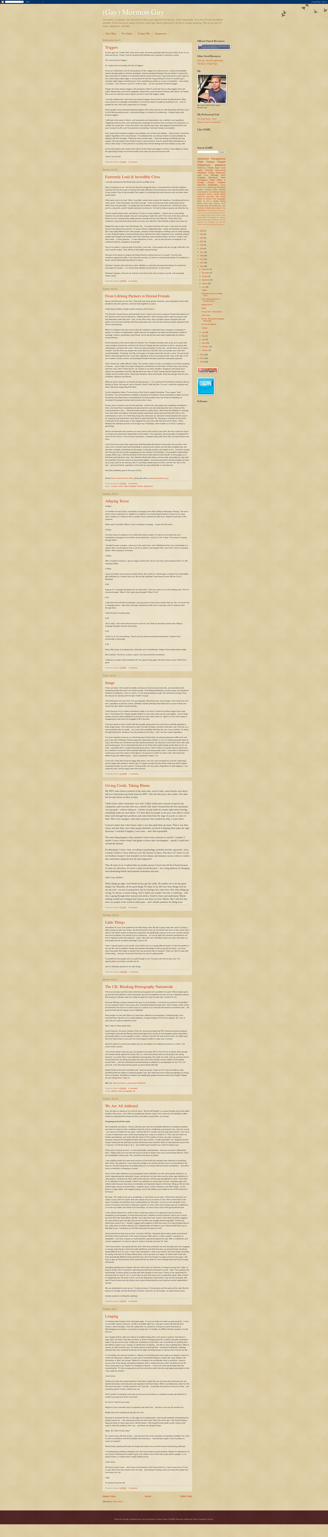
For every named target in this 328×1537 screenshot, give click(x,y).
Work (223, 175)
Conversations (202, 192)
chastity (114, 486)
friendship (132, 486)
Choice (199, 187)
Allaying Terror (117, 500)
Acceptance (202, 180)
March (204, 343)
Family (223, 185)
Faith (126, 486)
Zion (218, 217)
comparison (215, 219)
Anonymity (210, 196)
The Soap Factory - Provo (207, 119)
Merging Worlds (205, 215)
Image (110, 682)
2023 (202, 234)
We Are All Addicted (121, 1105)
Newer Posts (109, 1496)
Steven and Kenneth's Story (122, 478)
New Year (221, 206)
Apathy (215, 201)
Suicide (204, 217)
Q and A (207, 201)
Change (200, 182)
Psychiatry (200, 208)
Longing (111, 1315)
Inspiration (161, 33)
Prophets (221, 182)
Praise (212, 180)
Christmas (201, 196)
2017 (202, 252)
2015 (202, 259)
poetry (207, 224)
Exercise (217, 203)
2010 (202, 362)
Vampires (213, 217)
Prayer (221, 161)
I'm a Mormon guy (210, 187)
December (206, 269)
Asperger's (222, 210)
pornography (127, 1091)
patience (220, 164)
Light (199, 175)
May (204, 336)
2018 (202, 249)
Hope (217, 168)
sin (224, 224)
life (206, 222)
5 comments (132, 483)
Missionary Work (217, 177)
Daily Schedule (219, 190)
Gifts (217, 196)
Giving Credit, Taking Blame (127, 785)
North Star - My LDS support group (210, 60)
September (206, 280)
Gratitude (201, 177)
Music (199, 201)
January (205, 350)
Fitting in (221, 180)
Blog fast (208, 206)
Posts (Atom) (118, 1501)
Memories (201, 185)
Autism (199, 213)
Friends (210, 168)
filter (120, 1091)
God (198, 215)
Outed (213, 215)
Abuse (213, 208)
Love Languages (219, 199)
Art (218, 210)
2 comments (132, 281)
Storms (216, 194)
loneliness (211, 222)
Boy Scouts (209, 213)
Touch (223, 203)
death (220, 219)
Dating (211, 173)
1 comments (132, 668)
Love (206, 175)
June (204, 332)
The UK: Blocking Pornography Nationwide (139, 986)
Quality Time (220, 208)
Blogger (210, 1519)
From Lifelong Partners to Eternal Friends (137, 295)
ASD (208, 210)
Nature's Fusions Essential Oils (209, 122)
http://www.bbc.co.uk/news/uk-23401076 (129, 1083)
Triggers (111, 47)
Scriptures (208, 190)
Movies (199, 203)
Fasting (214, 206)
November (206, 273)
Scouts (199, 217)
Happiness (203, 164)
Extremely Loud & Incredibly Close (132, 176)
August (205, 283)
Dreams (211, 182)
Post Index (127, 33)
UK (134, 1091)
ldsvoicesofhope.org (159, 478)
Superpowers (202, 210)
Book (210, 203)
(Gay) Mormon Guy (133, 12)
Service (210, 194)
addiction (114, 1091)
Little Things (115, 922)
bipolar (199, 219)
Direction (209, 170)
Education (222, 213)
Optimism (203, 158)
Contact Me (144, 33)
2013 (202, 266)
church (120, 486)
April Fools (213, 210)
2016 (202, 256)
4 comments (132, 1088)
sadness (220, 224)
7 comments (132, 1488)
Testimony (201, 168)
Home (148, 1496)
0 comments (132, 162)
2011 (202, 358)
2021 (202, 242)
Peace (210, 161)
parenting (222, 222)
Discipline (216, 213)
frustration (200, 222)
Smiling (222, 201)
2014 (202, 263)
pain (217, 222)
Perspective (218, 158)
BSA (203, 213)
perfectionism (201, 224)
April (204, 340)
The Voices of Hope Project (207, 64)
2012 (202, 355)
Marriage (214, 175)
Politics (223, 215)
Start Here (111, 33)
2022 (202, 238)
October (205, 276)
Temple (207, 208)
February (205, 347)
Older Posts (186, 1496)
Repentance (148, 486)
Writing (222, 194)
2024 (202, 231)
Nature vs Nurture (204, 199)
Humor (223, 196)
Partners (140, 486)
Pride (205, 203)
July (204, 287)
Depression (220, 173)
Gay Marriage (214, 192)
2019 (202, 245)
